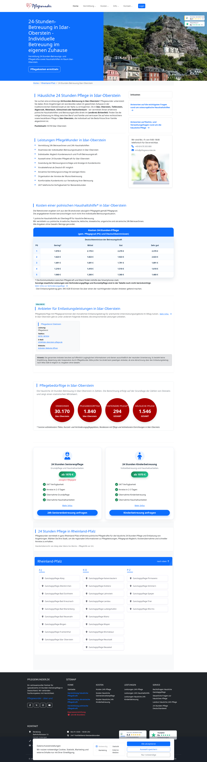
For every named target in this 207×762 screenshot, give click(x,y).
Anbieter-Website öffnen (48, 348)
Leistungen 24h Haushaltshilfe (136, 693)
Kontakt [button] (127, 6)
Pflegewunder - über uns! (40, 698)
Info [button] (115, 6)
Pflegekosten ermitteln (44, 69)
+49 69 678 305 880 (143, 146)
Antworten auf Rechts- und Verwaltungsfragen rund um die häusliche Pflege (145, 125)
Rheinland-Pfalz (48, 83)
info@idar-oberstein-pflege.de (50, 342)
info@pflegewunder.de (145, 150)
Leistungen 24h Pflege (133, 689)
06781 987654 (43, 336)
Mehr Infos (164, 314)
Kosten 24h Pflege (103, 689)
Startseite (71, 689)
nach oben (162, 561)
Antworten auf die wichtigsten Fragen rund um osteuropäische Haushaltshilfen (150, 106)
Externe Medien (115, 751)
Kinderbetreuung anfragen (140, 512)
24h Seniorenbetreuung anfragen (67, 512)
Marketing (103, 750)
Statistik (115, 746)
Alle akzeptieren (148, 744)
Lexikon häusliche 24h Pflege (165, 702)
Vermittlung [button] (89, 6)
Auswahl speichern (148, 749)
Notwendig (103, 746)
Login (141, 6)
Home (75, 6)
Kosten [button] (104, 6)
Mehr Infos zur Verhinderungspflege (50, 286)
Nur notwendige (148, 755)
